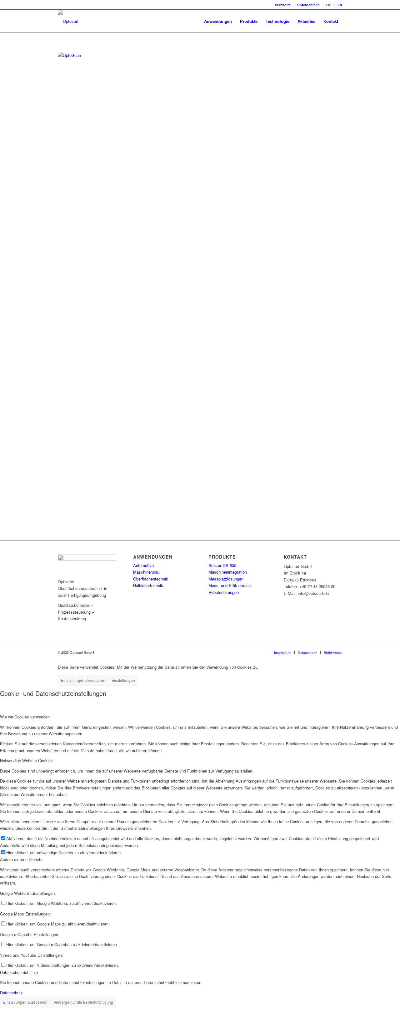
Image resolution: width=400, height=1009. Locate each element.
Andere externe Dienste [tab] (21, 859)
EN (340, 5)
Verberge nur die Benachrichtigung (83, 1002)
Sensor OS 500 (222, 565)
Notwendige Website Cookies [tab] (26, 760)
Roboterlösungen (223, 592)
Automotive (143, 565)
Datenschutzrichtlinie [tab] (19, 972)
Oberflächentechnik (150, 579)
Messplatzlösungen (225, 579)
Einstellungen (123, 680)
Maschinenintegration (227, 572)
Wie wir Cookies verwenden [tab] (25, 717)
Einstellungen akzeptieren (83, 680)
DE (328, 5)
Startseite (283, 5)
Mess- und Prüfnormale (229, 585)
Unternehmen (308, 5)
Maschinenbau (146, 572)
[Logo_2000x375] (68, 21)
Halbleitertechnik (148, 585)
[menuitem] (283, 5)
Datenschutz (11, 993)
